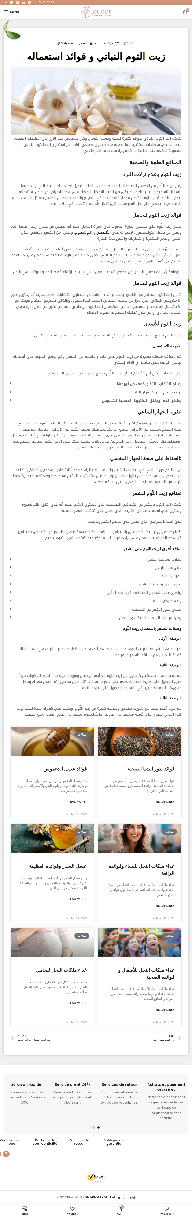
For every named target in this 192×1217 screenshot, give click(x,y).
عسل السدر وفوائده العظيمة (58, 866)
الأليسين (103, 232)
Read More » (77, 801)
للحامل (140, 215)
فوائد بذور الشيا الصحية (151, 768)
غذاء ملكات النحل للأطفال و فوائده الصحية (146, 973)
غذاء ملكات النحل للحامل (61, 970)
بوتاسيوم (82, 232)
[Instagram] (6, 1154)
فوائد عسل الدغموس (65, 768)
